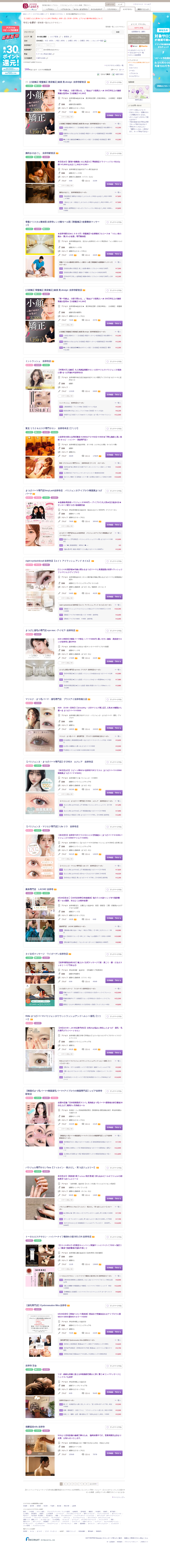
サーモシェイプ (28, 1523)
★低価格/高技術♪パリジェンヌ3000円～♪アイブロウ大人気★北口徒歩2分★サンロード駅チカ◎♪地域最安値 (89, 503)
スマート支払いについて (137, 110)
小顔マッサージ (87, 1521)
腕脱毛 (91, 1511)
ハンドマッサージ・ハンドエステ (84, 1515)
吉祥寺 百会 (31, 1365)
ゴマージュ (66, 1517)
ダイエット (91, 1523)
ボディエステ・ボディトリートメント (108, 1515)
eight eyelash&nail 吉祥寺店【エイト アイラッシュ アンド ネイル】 (58, 561)
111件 (71, 1264)
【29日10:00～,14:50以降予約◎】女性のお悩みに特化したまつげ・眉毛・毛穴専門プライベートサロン (90, 1029)
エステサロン (127, 9)
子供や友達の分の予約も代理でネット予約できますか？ (138, 123)
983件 (71, 1195)
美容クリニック (143, 9)
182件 (71, 919)
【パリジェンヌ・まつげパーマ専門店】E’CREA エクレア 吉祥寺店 (59, 762)
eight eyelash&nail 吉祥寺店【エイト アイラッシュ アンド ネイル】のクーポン (85, 605)
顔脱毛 (105, 1511)
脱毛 (24, 1511)
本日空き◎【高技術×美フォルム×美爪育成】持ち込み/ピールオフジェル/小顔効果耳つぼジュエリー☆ (90, 1177)
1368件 (95, 1264)
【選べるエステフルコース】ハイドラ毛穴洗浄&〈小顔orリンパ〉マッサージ (87, 1072)
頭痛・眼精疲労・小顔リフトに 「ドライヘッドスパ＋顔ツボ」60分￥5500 (87, 1410)
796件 (71, 521)
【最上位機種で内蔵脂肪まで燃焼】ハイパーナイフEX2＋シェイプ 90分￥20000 (87, 1287)
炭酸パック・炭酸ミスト (30, 1519)
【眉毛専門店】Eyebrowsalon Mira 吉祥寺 (46, 1305)
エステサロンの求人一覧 (115, 65)
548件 (71, 593)
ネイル (32, 1531)
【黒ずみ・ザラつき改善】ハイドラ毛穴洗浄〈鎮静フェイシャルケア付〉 (87, 1067)
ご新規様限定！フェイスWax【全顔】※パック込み (80, 406)
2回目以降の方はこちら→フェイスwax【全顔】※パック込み (83, 410)
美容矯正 (46, 1521)
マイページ (139, 4)
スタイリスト (133, 68)
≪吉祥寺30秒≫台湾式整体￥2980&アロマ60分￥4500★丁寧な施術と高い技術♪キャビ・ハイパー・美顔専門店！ (90, 438)
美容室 (25, 1531)
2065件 (95, 729)
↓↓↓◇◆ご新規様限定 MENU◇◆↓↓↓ (75, 545)
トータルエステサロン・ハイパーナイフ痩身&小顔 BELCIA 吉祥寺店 (58, 1236)
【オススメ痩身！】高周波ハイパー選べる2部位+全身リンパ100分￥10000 (87, 478)
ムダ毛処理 (49, 1513)
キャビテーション (52, 1523)
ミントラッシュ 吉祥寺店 (38, 361)
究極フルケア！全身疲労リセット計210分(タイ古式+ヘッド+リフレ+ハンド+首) (87, 994)
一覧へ (118, 124)
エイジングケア (103, 1519)
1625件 (95, 789)
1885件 (71, 729)
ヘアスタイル (65, 9)
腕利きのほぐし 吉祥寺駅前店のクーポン (73, 192)
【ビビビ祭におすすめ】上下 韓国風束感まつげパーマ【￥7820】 (84, 869)
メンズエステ (115, 1523)
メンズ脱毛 (26, 1525)
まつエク (39, 1531)
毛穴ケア (26, 1515)
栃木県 (32, 1506)
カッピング (65, 1519)
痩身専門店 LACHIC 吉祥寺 (39, 889)
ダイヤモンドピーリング (88, 1519)
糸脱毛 (41, 1513)
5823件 (71, 789)
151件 (95, 1124)
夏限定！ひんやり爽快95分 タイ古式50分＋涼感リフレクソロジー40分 (86, 1004)
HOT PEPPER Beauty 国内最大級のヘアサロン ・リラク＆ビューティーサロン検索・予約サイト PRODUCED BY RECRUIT (31, 6)
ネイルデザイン (134, 76)
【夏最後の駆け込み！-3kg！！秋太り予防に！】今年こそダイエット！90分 (87, 931)
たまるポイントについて (137, 50)
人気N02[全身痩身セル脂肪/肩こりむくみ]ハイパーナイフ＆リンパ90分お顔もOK (88, 1281)
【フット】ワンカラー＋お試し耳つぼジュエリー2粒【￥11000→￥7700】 (87, 1219)
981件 (71, 1049)
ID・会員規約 (111, 1541)
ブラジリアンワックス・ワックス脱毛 (58, 1511)
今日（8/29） (49, 41)
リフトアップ (76, 1521)
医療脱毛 (98, 1531)
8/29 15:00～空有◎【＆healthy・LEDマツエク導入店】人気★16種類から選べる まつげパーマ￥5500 (90, 709)
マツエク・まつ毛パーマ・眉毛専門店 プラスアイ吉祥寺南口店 (56, 699)
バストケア (65, 1521)
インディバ (98, 1521)
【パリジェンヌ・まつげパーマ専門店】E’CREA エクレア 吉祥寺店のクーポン (86, 801)
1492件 (95, 854)
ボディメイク (37, 1521)
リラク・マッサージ (51, 1531)
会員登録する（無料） (138, 32)
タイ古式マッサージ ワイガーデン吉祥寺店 (47, 954)
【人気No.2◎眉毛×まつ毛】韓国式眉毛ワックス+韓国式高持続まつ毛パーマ (86, 1155)
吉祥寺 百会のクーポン (66, 1400)
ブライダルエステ (66, 1515)
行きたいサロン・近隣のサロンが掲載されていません (138, 113)
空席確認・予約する (114, 115)
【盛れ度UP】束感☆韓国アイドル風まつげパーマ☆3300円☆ (83, 549)
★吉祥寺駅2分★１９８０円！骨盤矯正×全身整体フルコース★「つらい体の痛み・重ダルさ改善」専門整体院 (89, 235)
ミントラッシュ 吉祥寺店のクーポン (71, 403)
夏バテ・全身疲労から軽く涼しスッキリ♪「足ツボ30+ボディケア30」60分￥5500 (87, 1405)
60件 (70, 1393)
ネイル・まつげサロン (81, 9)
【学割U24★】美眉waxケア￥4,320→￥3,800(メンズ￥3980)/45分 (85, 1354)
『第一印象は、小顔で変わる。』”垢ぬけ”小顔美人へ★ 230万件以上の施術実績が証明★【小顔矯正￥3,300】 (89, 91)
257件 (95, 112)
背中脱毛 (83, 1511)
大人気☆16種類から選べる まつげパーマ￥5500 (79, 746)
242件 (95, 1333)
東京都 (59, 1506)
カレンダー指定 (97, 41)
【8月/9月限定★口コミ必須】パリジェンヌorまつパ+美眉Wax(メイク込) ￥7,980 (87, 681)
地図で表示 (120, 74)
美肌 (112, 1519)
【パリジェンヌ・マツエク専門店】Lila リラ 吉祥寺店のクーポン (81, 866)
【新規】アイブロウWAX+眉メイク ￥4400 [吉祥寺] (80, 615)
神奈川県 (66, 1506)
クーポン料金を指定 (44, 54)
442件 (95, 658)
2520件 (71, 1124)
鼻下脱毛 (112, 1511)
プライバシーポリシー (131, 1541)
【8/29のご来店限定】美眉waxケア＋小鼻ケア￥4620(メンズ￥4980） (86, 1344)
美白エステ (26, 1521)
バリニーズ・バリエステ (41, 1517)
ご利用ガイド (144, 1541)
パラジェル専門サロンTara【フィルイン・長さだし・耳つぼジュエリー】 (61, 1167)
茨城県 (25, 1506)
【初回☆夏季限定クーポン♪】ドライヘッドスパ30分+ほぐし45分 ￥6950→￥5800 (88, 209)
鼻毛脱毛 (34, 1513)
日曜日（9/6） (85, 41)
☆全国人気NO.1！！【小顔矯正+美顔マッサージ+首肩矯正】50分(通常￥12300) (87, 129)
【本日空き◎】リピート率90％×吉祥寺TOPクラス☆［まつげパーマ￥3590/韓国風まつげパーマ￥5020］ (90, 771)
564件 (95, 1393)
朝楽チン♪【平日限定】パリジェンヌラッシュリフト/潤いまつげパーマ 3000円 (88, 540)
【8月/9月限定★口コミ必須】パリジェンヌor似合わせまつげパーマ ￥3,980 (87, 675)
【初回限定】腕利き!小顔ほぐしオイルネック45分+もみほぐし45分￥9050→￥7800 (87, 197)
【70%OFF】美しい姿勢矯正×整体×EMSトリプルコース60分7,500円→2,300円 (88, 277)
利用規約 (119, 1541)
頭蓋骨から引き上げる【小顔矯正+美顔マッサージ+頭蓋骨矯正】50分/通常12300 (87, 135)
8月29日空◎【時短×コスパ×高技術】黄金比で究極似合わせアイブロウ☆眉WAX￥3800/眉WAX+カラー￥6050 (89, 1315)
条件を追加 (41, 58)
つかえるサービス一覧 (136, 53)
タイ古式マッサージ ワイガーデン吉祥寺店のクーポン (77, 988)
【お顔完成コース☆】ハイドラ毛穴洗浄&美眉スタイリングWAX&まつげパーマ (87, 1078)
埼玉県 (46, 1506)
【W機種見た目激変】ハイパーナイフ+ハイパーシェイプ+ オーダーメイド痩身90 (87, 1293)
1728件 (71, 658)
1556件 (71, 1454)
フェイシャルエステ (103, 1513)
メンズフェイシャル (39, 1525)
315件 (95, 181)
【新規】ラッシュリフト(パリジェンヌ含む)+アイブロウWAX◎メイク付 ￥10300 (87, 610)
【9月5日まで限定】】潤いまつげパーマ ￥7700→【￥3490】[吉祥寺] (86, 815)
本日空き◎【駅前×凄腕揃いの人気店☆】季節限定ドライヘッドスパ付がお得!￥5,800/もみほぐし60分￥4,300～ (89, 163)
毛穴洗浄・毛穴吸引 (37, 1515)
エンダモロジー (40, 1523)
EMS (75, 1523)
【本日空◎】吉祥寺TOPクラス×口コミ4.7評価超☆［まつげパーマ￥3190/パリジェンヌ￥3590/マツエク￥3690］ (90, 836)
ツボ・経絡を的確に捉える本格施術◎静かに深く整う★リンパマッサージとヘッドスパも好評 (89, 1375)
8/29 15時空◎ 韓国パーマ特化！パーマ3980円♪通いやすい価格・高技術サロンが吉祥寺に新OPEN (90, 640)
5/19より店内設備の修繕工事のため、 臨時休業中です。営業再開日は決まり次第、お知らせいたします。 (90, 1436)
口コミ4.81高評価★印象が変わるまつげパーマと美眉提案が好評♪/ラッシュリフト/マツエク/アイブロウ (90, 570)
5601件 (71, 854)
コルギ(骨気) (56, 1519)
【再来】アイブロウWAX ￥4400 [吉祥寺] (77, 619)
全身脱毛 (75, 1511)
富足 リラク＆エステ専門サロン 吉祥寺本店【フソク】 (53, 428)
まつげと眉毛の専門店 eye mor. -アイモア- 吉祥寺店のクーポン (80, 669)
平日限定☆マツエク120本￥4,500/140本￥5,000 (79, 750)
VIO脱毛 (98, 1511)
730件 (71, 112)
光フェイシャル (116, 1513)
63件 (94, 919)
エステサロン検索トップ (40, 14)
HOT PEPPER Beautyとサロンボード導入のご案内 (104, 1538)
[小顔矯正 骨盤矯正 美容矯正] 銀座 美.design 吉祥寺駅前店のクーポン (82, 123)
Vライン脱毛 (40, 1511)
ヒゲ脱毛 (26, 1513)
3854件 (95, 521)
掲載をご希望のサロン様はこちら (136, 1538)
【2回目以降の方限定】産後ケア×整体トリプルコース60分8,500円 (85, 272)
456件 (95, 981)
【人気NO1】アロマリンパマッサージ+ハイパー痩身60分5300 (83, 473)
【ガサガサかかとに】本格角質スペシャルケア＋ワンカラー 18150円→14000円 (87, 1224)
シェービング (60, 1513)
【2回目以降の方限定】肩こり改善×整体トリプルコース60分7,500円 (85, 268)
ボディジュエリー (102, 1523)
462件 (95, 593)
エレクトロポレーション (111, 1521)
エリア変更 (54, 37)
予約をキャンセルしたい (137, 127)
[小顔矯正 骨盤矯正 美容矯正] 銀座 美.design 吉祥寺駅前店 (58, 82)
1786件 (95, 456)
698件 (95, 391)
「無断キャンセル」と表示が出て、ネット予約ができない (138, 130)
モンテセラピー (56, 1517)
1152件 (71, 391)
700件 (71, 1333)
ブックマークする (116, 82)
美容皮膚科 (81, 1531)
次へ (120, 70)
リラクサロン (112, 9)
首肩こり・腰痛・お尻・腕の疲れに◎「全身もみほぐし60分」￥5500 (86, 1414)
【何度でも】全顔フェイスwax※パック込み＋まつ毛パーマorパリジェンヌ (87, 416)
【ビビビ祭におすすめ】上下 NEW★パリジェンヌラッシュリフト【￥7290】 (87, 806)
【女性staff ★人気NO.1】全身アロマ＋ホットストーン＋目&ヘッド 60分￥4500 (87, 468)
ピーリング (75, 1519)
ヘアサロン (50, 9)
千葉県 (52, 1506)
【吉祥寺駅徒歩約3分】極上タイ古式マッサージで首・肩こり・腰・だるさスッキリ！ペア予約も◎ (90, 963)
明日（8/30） (61, 41)
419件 (95, 1049)
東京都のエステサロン (56, 14)
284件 (95, 255)
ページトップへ (119, 1497)
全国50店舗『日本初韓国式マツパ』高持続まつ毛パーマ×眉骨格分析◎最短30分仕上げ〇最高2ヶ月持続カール (90, 1103)
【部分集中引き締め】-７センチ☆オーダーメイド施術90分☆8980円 (85, 942)
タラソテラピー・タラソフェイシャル (99, 1517)
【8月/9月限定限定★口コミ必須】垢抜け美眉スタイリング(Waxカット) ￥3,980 (86, 687)
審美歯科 (90, 1531)
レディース (110, 4)
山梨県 (74, 1506)
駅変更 (66, 37)
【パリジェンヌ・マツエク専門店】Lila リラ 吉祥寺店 (52, 826)
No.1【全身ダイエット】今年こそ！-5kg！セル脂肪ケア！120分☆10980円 (87, 937)
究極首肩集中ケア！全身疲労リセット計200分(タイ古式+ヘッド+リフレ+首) (86, 1000)
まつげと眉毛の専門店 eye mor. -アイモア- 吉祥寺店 (50, 630)
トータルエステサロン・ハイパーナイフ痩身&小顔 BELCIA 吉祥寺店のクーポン (85, 1276)
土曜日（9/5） (73, 41)
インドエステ (27, 1517)
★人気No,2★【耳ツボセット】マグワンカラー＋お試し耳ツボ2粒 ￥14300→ (87, 1214)
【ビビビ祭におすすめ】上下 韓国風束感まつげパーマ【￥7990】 (84, 811)
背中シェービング (89, 1513)
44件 (70, 181)
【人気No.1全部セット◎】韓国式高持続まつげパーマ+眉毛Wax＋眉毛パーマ (87, 1149)
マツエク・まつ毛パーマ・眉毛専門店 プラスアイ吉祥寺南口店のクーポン (84, 736)
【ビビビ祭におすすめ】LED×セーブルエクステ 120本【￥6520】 (85, 873)
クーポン (132, 71)
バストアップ (56, 1521)
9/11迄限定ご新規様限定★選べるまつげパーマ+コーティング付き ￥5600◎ (87, 741)
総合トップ (26, 14)
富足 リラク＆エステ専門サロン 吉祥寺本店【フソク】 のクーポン (82, 463)
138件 (95, 1195)
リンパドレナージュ (79, 1517)
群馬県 (39, 1506)
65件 (70, 981)
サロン (131, 65)
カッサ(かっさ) (45, 1519)
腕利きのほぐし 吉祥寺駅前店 (40, 153)
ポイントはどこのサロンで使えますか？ (138, 118)
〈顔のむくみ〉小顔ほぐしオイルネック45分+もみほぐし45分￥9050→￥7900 (87, 203)
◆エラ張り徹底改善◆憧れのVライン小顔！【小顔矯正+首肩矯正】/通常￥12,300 (87, 141)
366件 (71, 456)
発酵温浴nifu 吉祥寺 (35, 1427)
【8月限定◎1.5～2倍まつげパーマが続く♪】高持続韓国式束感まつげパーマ (87, 1143)
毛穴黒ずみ (49, 1515)
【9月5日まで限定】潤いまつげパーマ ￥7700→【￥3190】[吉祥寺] (86, 877)
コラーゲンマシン (66, 1523)
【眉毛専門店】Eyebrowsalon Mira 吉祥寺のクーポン (77, 1340)
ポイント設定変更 (135, 55)
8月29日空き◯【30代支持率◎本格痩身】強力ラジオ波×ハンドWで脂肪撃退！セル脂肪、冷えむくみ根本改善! (89, 899)
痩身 (57, 1515)
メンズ (120, 4)
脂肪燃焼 (82, 1523)
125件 (71, 255)
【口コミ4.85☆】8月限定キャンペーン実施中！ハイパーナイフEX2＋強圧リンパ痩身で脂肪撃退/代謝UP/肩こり (90, 1246)
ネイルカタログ (96, 9)
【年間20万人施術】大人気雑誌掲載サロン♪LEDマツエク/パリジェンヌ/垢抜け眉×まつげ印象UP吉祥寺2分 (89, 371)
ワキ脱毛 (31, 1511)
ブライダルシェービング (73, 1513)
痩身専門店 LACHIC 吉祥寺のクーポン (72, 926)
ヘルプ (148, 4)
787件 (95, 1454)
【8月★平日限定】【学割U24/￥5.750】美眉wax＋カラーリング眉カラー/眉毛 (87, 1349)
